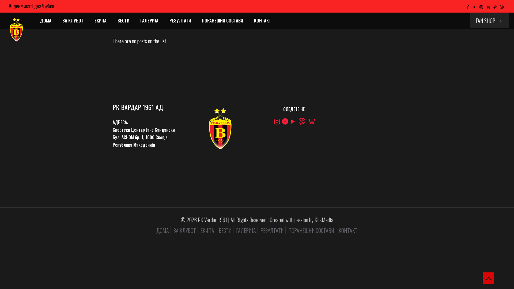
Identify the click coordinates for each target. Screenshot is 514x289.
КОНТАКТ (348, 230)
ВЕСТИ (225, 230)
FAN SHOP (485, 21)
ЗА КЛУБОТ (184, 230)
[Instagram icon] (481, 7)
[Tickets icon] (495, 7)
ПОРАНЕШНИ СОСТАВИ (311, 230)
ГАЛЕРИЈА (246, 230)
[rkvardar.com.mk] (16, 30)
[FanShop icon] (488, 7)
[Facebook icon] (468, 7)
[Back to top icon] (488, 278)
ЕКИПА (207, 230)
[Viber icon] (501, 7)
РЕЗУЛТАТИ (272, 230)
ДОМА (162, 230)
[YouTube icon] (475, 7)
